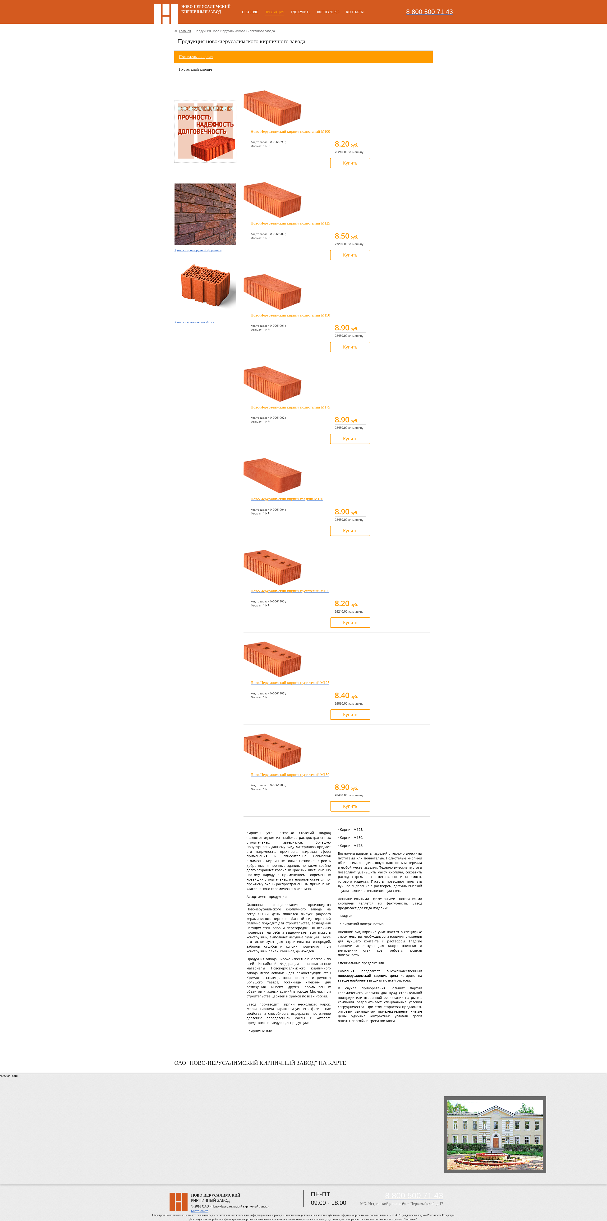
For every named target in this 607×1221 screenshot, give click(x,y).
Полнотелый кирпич (196, 57)
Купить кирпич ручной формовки (198, 250)
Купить (350, 163)
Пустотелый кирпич (195, 69)
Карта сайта (199, 1211)
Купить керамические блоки (194, 322)
